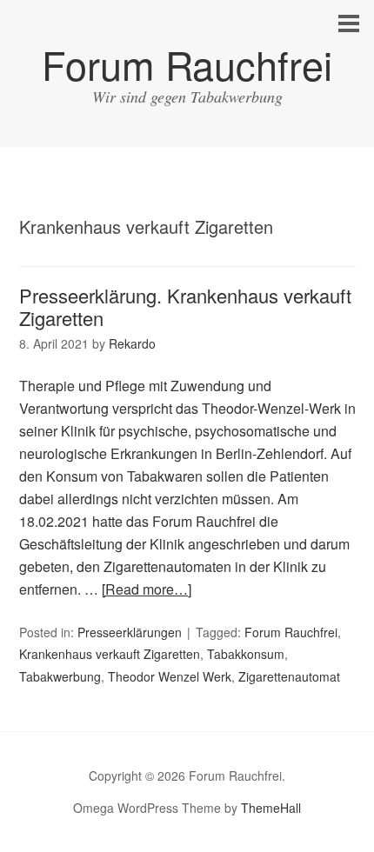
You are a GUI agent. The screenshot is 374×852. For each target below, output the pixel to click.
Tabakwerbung (60, 676)
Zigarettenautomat (289, 676)
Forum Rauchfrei (187, 64)
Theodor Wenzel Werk (169, 676)
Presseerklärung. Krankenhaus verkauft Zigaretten (185, 306)
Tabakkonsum (245, 653)
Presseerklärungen (129, 632)
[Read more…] (146, 589)
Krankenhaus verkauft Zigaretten (109, 653)
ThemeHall (271, 807)
